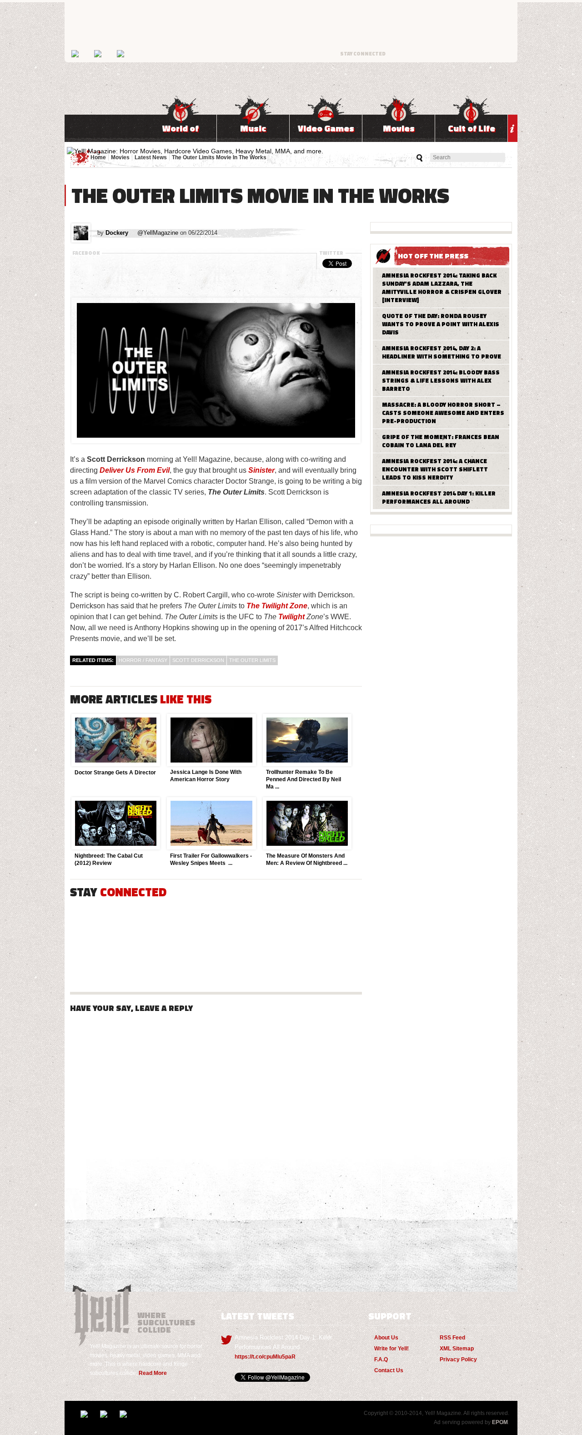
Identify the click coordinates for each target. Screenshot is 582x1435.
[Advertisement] (216, 283)
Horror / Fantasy (143, 660)
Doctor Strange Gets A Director (115, 772)
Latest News (151, 157)
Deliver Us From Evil (135, 470)
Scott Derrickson (198, 660)
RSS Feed (452, 1337)
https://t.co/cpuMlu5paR (265, 1357)
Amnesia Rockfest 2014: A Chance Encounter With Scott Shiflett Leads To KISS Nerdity (435, 469)
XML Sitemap (457, 1348)
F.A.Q (381, 1359)
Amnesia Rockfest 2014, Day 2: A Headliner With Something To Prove (441, 352)
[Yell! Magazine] (195, 151)
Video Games (326, 128)
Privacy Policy (458, 1359)
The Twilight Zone (276, 606)
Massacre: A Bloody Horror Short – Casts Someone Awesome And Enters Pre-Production (443, 412)
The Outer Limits (252, 660)
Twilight (291, 617)
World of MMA (180, 131)
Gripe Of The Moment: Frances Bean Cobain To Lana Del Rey (440, 441)
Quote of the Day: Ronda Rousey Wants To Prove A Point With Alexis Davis (440, 324)
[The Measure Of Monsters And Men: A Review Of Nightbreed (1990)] (306, 847)
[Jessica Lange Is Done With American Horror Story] (211, 764)
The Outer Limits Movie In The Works (219, 157)
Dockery (116, 232)
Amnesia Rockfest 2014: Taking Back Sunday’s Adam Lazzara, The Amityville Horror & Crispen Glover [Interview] (442, 287)
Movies (399, 128)
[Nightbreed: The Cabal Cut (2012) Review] (115, 847)
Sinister (261, 470)
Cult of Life (471, 128)
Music (253, 128)
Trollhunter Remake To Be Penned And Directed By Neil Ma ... (303, 779)
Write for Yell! (391, 1348)
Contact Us (388, 1370)
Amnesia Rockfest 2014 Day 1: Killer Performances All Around (439, 497)
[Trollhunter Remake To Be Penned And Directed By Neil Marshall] (306, 764)
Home (98, 157)
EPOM (500, 1422)
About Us (386, 1337)
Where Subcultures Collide (103, 1311)
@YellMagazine (157, 232)
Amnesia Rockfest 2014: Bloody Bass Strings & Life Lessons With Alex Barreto (441, 380)
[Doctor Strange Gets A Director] (115, 764)
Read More (153, 1373)
